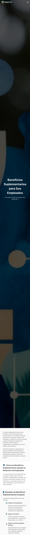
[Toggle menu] (28, 2)
